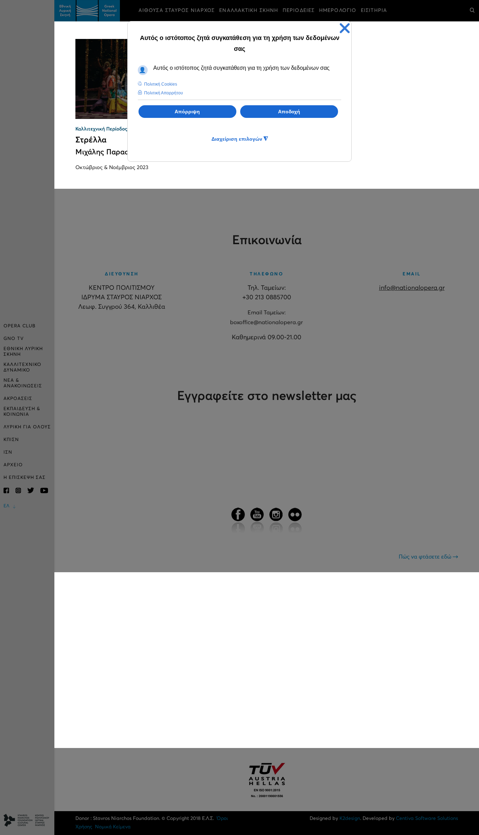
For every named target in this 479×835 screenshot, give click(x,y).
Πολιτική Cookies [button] (160, 84)
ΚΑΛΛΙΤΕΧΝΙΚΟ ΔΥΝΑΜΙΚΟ (22, 367)
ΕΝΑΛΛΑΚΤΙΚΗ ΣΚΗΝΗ (248, 10)
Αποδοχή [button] (289, 111)
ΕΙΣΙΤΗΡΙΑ (374, 10)
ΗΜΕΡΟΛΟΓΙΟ (337, 10)
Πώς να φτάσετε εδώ (426, 557)
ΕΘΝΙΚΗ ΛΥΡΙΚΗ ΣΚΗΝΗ (23, 352)
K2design (349, 818)
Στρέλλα (91, 140)
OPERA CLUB (19, 326)
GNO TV (14, 338)
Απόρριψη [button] (187, 111)
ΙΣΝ (8, 452)
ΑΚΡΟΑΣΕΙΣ (18, 398)
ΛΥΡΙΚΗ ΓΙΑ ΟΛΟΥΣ (27, 427)
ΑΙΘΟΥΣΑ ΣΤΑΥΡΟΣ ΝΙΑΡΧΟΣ (177, 10)
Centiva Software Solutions (427, 818)
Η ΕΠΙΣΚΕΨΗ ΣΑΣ (25, 477)
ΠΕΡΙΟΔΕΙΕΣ (299, 10)
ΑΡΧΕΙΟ (13, 465)
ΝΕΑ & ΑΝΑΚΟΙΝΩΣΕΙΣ (23, 383)
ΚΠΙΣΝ (11, 439)
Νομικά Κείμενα (112, 826)
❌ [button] (344, 28)
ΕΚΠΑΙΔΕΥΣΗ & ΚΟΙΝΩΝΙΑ (22, 412)
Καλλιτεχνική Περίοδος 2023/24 (111, 129)
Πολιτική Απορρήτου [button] (163, 93)
